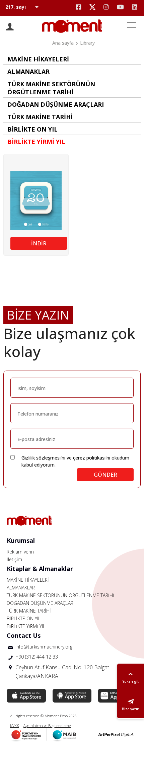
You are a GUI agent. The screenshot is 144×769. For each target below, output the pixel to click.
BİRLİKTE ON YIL (24, 618)
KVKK (14, 725)
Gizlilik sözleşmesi (41, 457)
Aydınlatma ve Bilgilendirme (47, 725)
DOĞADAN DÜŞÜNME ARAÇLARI (40, 603)
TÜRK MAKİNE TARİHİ (29, 611)
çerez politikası (89, 457)
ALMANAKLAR (21, 587)
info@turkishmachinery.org (43, 646)
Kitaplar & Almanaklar (40, 569)
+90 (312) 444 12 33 (36, 657)
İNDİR (39, 243)
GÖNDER (105, 474)
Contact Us (24, 635)
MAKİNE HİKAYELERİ (28, 580)
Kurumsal (21, 540)
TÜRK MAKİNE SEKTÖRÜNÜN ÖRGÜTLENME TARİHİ (60, 595)
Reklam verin (20, 551)
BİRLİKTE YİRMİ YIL (26, 626)
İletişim (14, 559)
